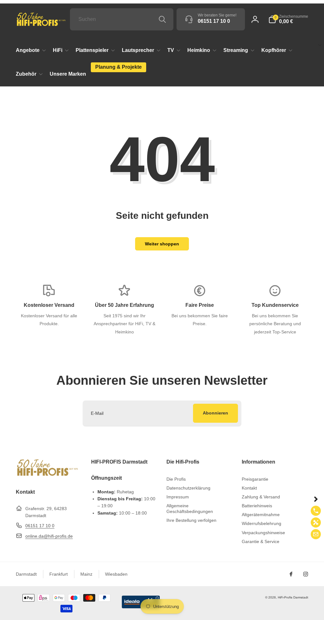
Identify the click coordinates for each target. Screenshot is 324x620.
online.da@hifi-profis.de (49, 536)
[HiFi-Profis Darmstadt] (47, 475)
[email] (316, 534)
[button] (288, 19)
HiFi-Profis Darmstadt (293, 597)
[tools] (316, 522)
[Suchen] (162, 19)
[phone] (316, 511)
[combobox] (121, 19)
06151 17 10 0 (39, 525)
